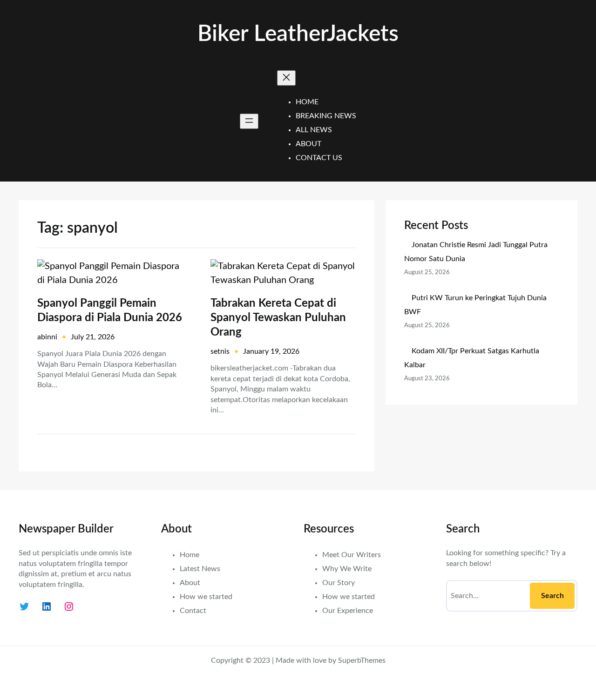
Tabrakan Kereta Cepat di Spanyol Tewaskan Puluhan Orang (278, 318)
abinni (47, 337)
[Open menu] (249, 121)
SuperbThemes (362, 660)
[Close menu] (286, 78)
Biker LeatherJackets (298, 34)
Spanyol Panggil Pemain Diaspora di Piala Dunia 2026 (109, 310)
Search (552, 595)
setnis (220, 351)
